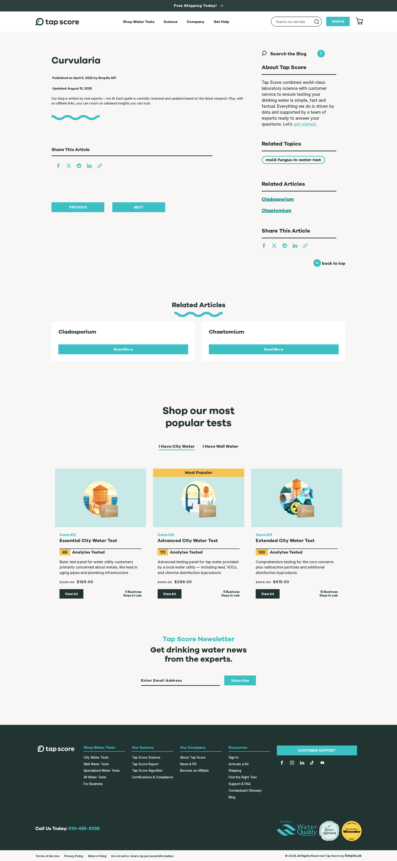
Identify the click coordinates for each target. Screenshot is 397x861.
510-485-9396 (84, 828)
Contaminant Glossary (245, 790)
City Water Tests (96, 757)
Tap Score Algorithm (147, 770)
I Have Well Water (220, 446)
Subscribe (240, 680)
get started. (305, 124)
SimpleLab (353, 856)
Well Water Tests (96, 764)
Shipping (235, 770)
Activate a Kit (239, 764)
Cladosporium (278, 199)
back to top (329, 263)
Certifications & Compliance (152, 777)
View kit (71, 594)
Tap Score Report (145, 764)
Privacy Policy (73, 856)
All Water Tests (95, 777)
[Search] (316, 21)
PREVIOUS (78, 207)
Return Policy (97, 856)
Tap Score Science (146, 757)
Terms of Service (47, 856)
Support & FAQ (240, 784)
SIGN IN (338, 21)
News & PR (188, 764)
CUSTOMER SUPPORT (317, 750)
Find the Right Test (243, 777)
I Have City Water (177, 446)
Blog (232, 797)
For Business (93, 784)
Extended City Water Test (285, 540)
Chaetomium (276, 210)
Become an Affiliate (194, 770)
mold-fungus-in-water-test (293, 160)
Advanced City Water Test (188, 540)
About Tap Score (193, 757)
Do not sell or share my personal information (142, 856)
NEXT (139, 207)
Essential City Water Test (88, 540)
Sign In (233, 757)
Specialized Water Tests (102, 770)
